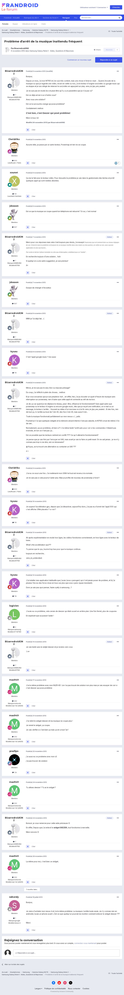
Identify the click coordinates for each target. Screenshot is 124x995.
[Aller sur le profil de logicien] (14, 614)
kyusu (14, 351)
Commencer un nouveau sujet (79, 60)
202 (15, 701)
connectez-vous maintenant (85, 943)
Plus (75, 18)
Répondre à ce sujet (108, 60)
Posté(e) (36, 71)
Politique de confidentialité (55, 988)
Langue (38, 988)
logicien (14, 605)
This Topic (110, 18)
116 (15, 373)
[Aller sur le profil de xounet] (14, 181)
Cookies (86, 988)
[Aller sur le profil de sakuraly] (14, 905)
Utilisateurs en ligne (29, 24)
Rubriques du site (31, 18)
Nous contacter (74, 988)
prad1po (13, 751)
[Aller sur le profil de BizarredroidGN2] (7, 49)
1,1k (15, 772)
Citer (33, 130)
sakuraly (14, 897)
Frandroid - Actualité (12, 18)
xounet (14, 172)
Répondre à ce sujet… (26, 953)
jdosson (14, 206)
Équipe (15, 24)
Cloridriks (14, 139)
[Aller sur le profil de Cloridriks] (14, 147)
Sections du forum (50, 18)
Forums (5, 24)
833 (15, 160)
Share (98, 50)
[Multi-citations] (27, 130)
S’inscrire (116, 7)
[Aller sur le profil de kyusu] (14, 360)
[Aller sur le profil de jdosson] (14, 214)
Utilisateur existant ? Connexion (93, 7)
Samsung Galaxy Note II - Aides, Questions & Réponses (52, 51)
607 (15, 227)
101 (15, 194)
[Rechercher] (119, 18)
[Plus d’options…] (117, 71)
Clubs (43, 24)
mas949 (14, 680)
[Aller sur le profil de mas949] (14, 688)
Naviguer (66, 18)
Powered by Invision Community (62, 991)
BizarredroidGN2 (21, 48)
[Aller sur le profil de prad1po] (14, 759)
